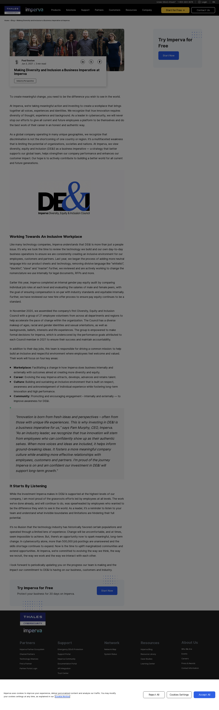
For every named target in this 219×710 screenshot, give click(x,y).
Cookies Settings (179, 694)
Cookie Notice (62, 696)
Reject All (154, 694)
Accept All (204, 694)
